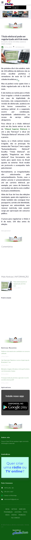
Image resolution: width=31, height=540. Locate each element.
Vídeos (7, 515)
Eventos (14, 515)
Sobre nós (22, 509)
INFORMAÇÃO (19, 47)
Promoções (22, 515)
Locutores (18, 512)
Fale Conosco (15, 518)
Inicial (7, 509)
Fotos (25, 512)
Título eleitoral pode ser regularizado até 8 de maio (20, 284)
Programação (8, 512)
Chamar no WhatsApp (10, 495)
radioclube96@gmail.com (11, 499)
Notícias (14, 509)
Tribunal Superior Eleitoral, (15, 129)
